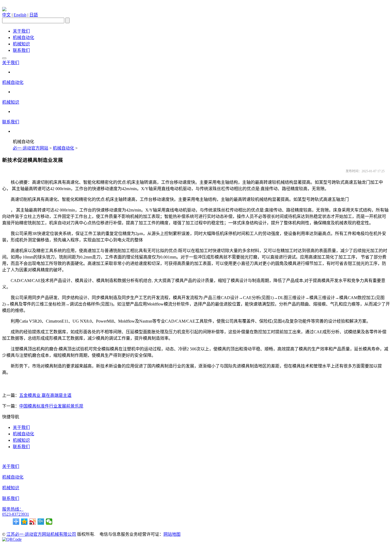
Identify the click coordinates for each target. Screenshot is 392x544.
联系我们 (21, 50)
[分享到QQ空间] (24, 521)
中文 (6, 15)
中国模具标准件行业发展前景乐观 (51, 406)
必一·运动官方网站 (30, 148)
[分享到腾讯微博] (41, 521)
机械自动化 (23, 37)
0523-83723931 (15, 514)
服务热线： (12, 509)
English (20, 15)
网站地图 (172, 534)
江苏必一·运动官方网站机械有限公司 (41, 534)
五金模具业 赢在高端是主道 (45, 395)
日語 (33, 15)
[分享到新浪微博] (32, 521)
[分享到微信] (49, 521)
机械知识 (21, 44)
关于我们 (21, 31)
